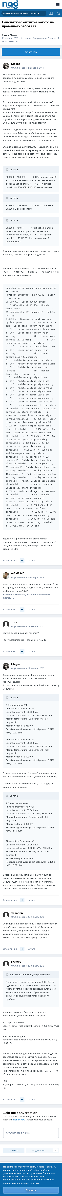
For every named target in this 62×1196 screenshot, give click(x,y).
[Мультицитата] (22, 560)
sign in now (19, 1119)
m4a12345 (17, 573)
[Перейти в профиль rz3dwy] (6, 964)
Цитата (31, 560)
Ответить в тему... (19, 1132)
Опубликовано (27, 67)
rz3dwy (16, 962)
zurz (14, 622)
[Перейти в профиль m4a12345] (6, 575)
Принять (31, 1190)
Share (14, 1150)
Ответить (31, 52)
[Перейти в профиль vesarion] (6, 915)
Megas (13, 35)
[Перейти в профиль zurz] (6, 624)
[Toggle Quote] (7, 169)
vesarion (17, 913)
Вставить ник (10, 560)
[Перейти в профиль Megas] (6, 66)
